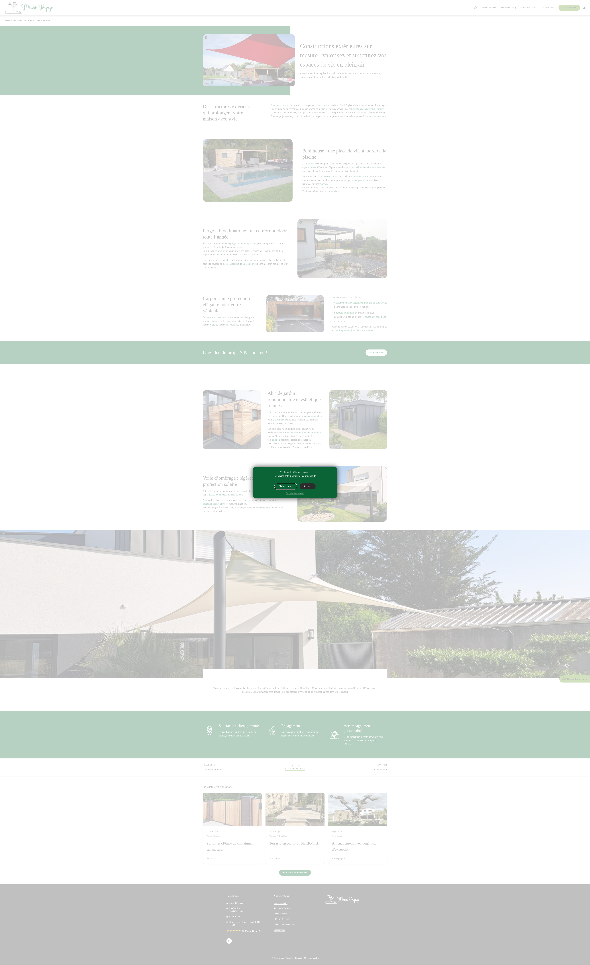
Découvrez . (295, 476)
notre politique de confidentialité (300, 476)
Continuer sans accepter (295, 493)
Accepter (307, 486)
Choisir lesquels (286, 486)
